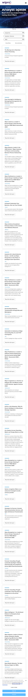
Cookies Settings (14, 687)
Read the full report (9, 61)
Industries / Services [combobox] (9, 36)
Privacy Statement (16, 683)
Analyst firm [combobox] (7, 32)
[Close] (25, 680)
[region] (14, 687)
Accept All (14, 694)
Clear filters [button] (8, 43)
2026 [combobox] (6, 39)
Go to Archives (18, 43)
